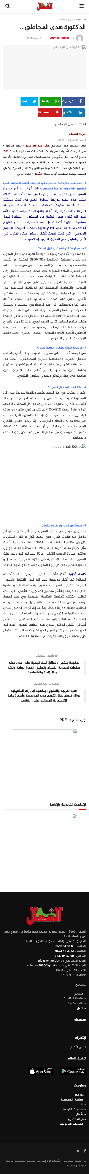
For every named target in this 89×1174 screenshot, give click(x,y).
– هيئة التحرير (77, 1119)
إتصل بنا (41, 1161)
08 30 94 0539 (65, 946)
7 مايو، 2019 (34, 38)
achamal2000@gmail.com (44, 965)
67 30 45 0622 (64, 951)
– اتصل (81, 1008)
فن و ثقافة (66, 20)
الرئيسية (81, 20)
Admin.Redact (59, 38)
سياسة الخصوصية (25, 1161)
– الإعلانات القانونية (73, 1124)
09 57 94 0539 (64, 956)
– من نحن (80, 1094)
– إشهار (81, 1114)
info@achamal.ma (50, 960)
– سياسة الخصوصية (73, 1099)
